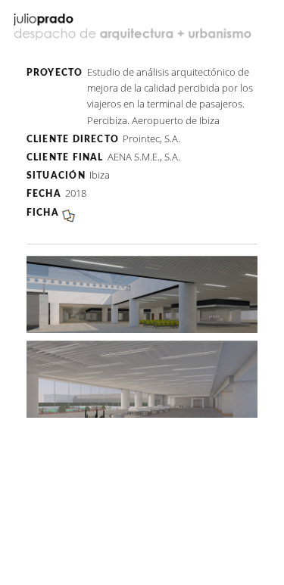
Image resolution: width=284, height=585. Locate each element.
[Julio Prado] (134, 29)
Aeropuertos (142, 52)
